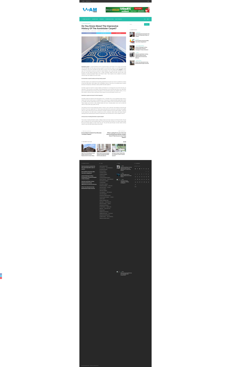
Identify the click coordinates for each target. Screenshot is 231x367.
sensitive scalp (102, 210)
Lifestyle (138, 32)
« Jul (135, 186)
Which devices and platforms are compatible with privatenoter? (126, 274)
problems (109, 203)
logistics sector (102, 198)
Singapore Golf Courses (103, 213)
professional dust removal (104, 205)
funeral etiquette (102, 182)
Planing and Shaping (103, 203)
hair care (108, 187)
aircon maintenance (109, 167)
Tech (137, 52)
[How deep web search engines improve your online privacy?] (118, 174)
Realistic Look (109, 206)
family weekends (110, 179)
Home (83, 1)
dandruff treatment (103, 179)
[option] (89, 150)
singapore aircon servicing (104, 211)
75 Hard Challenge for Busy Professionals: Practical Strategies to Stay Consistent (141, 48)
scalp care (101, 208)
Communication (110, 19)
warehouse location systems (104, 218)
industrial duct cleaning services (105, 195)
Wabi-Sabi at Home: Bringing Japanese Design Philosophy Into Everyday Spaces (103, 154)
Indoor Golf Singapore (103, 193)
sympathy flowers (103, 216)
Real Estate (138, 60)
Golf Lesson (110, 185)
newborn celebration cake (104, 200)
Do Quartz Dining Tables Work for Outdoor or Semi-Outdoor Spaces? (118, 154)
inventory (111, 197)
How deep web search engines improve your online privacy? (126, 175)
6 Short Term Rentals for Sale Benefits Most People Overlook (88, 188)
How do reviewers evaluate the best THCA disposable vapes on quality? (142, 35)
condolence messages (103, 174)
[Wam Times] (90, 9)
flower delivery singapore (104, 180)
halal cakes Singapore (103, 190)
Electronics (118, 19)
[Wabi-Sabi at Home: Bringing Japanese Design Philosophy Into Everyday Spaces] (104, 148)
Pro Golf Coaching (102, 206)
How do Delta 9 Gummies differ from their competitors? (88, 172)
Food (137, 39)
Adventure (95, 19)
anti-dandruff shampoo (103, 169)
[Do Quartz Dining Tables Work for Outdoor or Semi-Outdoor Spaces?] (119, 148)
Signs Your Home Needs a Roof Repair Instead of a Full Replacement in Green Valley (88, 154)
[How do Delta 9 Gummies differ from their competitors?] (132, 41)
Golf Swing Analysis (103, 187)
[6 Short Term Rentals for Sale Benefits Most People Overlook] (132, 62)
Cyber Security (86, 19)
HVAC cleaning (109, 192)
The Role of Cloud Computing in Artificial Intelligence (125, 181)
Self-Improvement (140, 45)
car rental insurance (103, 172)
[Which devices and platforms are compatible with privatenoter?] (118, 316)
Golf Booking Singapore (103, 185)
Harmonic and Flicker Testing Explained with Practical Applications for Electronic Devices (89, 183)
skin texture (111, 213)
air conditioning (102, 167)
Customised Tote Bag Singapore (105, 177)
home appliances (102, 192)
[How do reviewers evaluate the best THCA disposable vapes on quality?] (132, 34)
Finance (102, 19)
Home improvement (87, 23)
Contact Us (88, 1)
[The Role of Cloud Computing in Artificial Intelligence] (118, 224)
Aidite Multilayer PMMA (103, 166)
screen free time (107, 208)
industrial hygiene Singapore (104, 197)
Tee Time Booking (110, 216)
